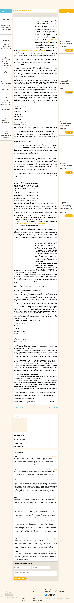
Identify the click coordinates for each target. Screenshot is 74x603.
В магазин (69, 50)
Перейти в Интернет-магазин (66, 11)
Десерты (6, 131)
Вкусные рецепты (37, 600)
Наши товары (24, 594)
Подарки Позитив (6, 102)
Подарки (35, 598)
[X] (51, 595)
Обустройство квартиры (6, 71)
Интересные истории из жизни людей (6, 108)
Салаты (6, 124)
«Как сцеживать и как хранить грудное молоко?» (32, 223)
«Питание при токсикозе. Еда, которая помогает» (46, 40)
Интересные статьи (6, 48)
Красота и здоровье (6, 83)
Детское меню (5, 137)
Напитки (6, 133)
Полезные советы (6, 59)
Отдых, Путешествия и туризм (5, 105)
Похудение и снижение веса (5, 88)
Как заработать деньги (6, 62)
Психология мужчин (6, 22)
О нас (22, 592)
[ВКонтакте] (46, 595)
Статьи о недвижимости (5, 68)
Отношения (36, 590)
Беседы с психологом (6, 29)
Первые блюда (5, 120)
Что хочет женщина (6, 27)
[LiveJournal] (53, 595)
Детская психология (6, 31)
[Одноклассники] (49, 595)
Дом (34, 594)
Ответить (55, 456)
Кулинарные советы (6, 135)
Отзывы (23, 598)
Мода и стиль (6, 85)
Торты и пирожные (5, 129)
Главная (15, 11)
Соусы (6, 127)
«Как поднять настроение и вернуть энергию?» (31, 50)
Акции (22, 596)
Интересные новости (6, 65)
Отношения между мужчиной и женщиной (6, 24)
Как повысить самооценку (6, 43)
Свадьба (6, 100)
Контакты (23, 600)
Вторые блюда (5, 122)
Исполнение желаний (6, 46)
